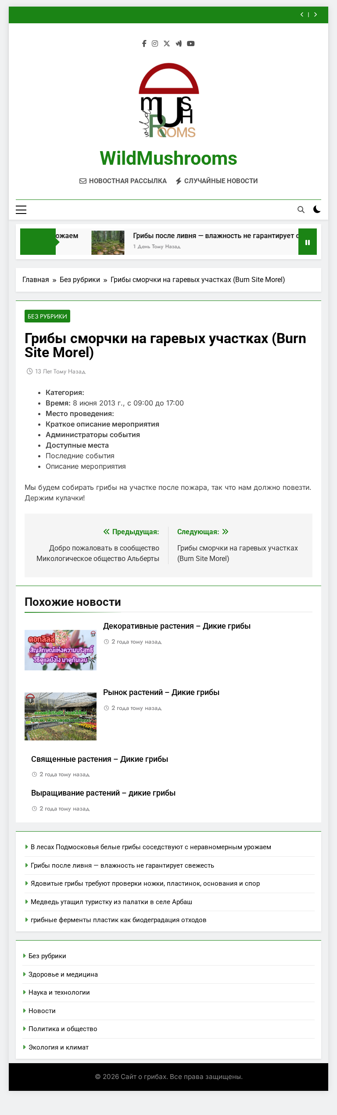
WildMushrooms (168, 158)
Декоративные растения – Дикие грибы (177, 626)
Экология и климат (59, 1047)
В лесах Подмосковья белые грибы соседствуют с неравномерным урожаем (151, 847)
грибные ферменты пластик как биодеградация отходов (119, 920)
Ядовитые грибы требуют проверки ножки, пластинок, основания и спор (145, 883)
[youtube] (190, 44)
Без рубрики (47, 316)
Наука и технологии (59, 992)
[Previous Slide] (302, 14)
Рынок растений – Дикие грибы (161, 692)
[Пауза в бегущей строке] (307, 241)
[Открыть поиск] (301, 209)
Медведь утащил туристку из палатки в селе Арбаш (111, 902)
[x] (167, 44)
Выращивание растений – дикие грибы (103, 793)
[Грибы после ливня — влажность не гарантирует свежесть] (98, 247)
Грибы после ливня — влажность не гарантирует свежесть (221, 236)
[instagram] (155, 44)
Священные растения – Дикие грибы (99, 759)
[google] (178, 44)
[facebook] (144, 44)
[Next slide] (315, 14)
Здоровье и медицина (63, 974)
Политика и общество (63, 1029)
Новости (42, 1011)
